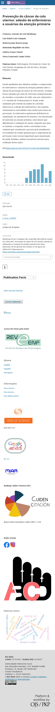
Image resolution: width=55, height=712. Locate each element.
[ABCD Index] (27, 600)
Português (8, 372)
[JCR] (18, 422)
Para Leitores (9, 388)
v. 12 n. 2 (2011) (24, 8)
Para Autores (9, 392)
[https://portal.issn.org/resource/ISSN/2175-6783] (7, 313)
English (7, 365)
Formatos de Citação (12, 257)
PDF (8, 194)
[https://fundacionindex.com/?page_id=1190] (27, 517)
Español (7, 368)
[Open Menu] (2, 2)
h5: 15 (7, 459)
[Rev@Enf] (23, 349)
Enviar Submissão (13, 301)
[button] (5, 267)
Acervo (13, 8)
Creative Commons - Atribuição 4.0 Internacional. (26, 677)
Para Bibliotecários (11, 396)
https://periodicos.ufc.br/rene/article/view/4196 (21, 252)
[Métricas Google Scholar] (15, 454)
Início (5, 8)
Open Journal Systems (13, 290)
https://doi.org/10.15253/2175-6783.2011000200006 (28, 148)
